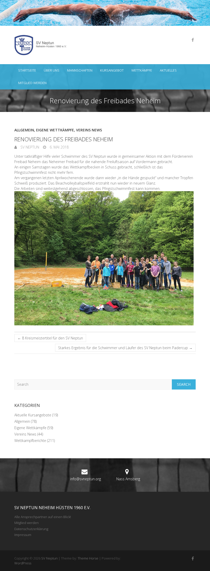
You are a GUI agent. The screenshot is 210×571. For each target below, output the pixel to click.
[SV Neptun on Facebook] (193, 40)
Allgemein (24, 130)
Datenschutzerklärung (31, 529)
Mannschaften (79, 70)
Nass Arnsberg (128, 478)
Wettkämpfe (141, 70)
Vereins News (89, 130)
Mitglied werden (32, 83)
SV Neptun (29, 147)
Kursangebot (112, 70)
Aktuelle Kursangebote (32, 415)
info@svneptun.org (85, 478)
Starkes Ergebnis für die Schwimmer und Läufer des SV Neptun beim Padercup (125, 347)
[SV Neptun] (42, 45)
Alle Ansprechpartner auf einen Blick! (42, 517)
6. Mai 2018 (59, 147)
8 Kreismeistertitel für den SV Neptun (50, 338)
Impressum (22, 534)
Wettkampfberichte (30, 440)
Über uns (51, 70)
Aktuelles (168, 70)
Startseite (27, 70)
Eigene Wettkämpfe (55, 130)
